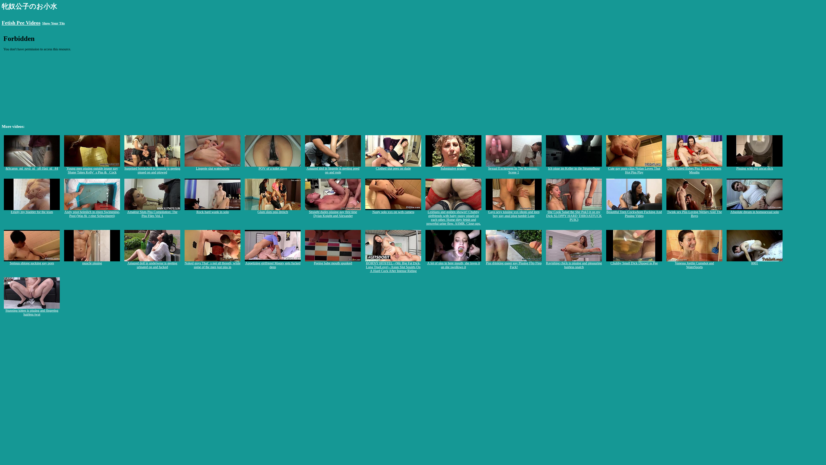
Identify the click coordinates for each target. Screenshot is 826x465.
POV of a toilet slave (273, 168)
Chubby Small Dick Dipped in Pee (634, 263)
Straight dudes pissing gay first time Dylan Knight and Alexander (333, 214)
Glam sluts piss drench (272, 212)
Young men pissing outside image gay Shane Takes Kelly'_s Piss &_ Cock (92, 170)
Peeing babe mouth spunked (333, 263)
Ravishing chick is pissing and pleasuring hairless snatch (574, 265)
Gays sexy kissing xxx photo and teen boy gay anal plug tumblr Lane (513, 214)
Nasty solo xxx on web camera (393, 212)
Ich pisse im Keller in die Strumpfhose (574, 168)
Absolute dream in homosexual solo (754, 212)
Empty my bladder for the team (32, 212)
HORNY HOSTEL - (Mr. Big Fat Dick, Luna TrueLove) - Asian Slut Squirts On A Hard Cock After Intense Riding (393, 267)
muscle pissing (92, 263)
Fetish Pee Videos (21, 23)
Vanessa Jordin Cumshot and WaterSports (694, 265)
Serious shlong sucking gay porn (32, 263)
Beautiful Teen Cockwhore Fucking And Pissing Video (634, 214)
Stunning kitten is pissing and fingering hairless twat (31, 312)
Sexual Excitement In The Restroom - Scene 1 (513, 170)
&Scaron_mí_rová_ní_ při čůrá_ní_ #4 (32, 168)
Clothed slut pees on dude (393, 168)
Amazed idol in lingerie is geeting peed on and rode (333, 170)
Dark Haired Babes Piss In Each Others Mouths (694, 170)
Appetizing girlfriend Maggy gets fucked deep (273, 265)
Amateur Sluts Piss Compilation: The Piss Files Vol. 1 (152, 214)
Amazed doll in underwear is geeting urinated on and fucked (152, 265)
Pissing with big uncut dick (754, 168)
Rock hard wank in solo (212, 212)
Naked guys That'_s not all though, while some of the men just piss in (212, 265)
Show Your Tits (53, 23)
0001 (754, 263)
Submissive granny (453, 168)
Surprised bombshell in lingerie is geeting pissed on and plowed (152, 170)
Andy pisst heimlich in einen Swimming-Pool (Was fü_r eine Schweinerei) (92, 214)
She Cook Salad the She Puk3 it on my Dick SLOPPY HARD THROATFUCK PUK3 (574, 216)
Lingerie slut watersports (212, 168)
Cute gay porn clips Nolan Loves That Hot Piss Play (634, 170)
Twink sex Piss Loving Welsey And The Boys (694, 214)
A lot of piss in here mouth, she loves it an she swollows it (453, 265)
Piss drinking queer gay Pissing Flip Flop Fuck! (514, 265)
